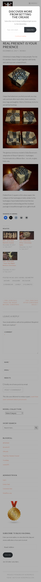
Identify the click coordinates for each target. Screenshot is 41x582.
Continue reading (20, 36)
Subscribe (30, 30)
